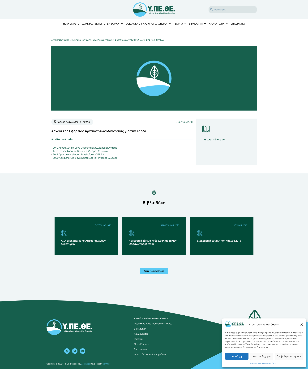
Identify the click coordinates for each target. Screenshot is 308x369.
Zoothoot (85, 363)
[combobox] (233, 9)
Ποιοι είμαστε (71, 23)
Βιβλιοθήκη (196, 23)
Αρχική (54, 40)
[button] (301, 324)
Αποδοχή (237, 356)
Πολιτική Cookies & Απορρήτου (262, 363)
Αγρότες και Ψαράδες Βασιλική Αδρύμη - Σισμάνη (80, 151)
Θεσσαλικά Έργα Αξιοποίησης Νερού (146, 23)
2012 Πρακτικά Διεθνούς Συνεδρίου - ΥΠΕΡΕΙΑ (78, 154)
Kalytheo (107, 363)
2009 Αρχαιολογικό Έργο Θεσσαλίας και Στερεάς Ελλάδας (85, 157)
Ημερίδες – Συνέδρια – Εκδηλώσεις (88, 40)
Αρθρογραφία (216, 23)
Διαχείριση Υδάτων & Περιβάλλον (101, 23)
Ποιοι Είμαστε (141, 344)
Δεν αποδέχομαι (261, 356)
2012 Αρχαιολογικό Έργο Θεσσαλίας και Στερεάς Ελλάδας (85, 147)
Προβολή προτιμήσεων (289, 356)
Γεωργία (178, 23)
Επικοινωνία (238, 23)
